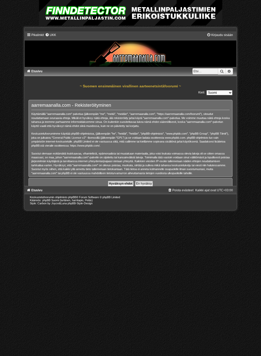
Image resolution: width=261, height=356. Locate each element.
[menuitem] (50, 35)
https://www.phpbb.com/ (85, 145)
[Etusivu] (131, 50)
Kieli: (201, 92)
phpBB (72, 197)
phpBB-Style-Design (80, 203)
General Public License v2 (69, 137)
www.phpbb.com (175, 137)
